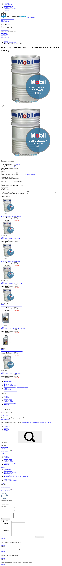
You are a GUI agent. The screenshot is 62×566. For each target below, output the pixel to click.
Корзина (6, 430)
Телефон (3, 509)
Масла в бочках (8, 384)
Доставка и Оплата (8, 7)
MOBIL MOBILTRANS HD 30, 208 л (10, 238)
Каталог (6, 2)
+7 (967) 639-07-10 (5, 451)
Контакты (6, 10)
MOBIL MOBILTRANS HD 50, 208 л (10, 261)
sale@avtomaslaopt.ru (6, 419)
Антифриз (6, 388)
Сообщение (4, 512)
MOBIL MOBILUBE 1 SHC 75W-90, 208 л (11, 306)
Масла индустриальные (10, 385)
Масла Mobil (17, 164)
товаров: (5, 21)
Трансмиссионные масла (10, 42)
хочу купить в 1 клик (30, 174)
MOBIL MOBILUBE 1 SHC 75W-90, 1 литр (12, 351)
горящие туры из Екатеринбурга (30, 422)
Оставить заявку (5, 30)
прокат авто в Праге (45, 422)
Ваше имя (3, 506)
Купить (2, 214)
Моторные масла (8, 381)
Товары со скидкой (8, 6)
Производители (8, 4)
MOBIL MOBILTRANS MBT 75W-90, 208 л (12, 283)
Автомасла (6, 3)
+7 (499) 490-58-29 (5, 448)
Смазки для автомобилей (10, 391)
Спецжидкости (7, 389)
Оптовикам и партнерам (10, 8)
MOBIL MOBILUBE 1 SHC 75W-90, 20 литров (13, 328)
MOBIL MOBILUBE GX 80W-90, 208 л (11, 373)
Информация (7, 426)
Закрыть (3, 538)
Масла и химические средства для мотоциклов (16, 387)
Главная (6, 41)
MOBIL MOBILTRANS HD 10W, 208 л (11, 216)
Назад (2, 453)
